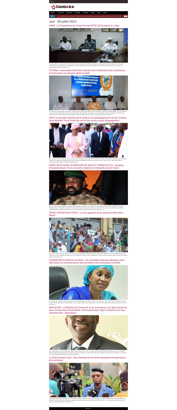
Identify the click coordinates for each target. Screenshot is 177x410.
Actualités (61, 12)
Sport (105, 12)
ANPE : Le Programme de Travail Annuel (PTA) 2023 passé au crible (84, 25)
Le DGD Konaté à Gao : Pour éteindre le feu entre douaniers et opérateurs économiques (87, 359)
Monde (93, 12)
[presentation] (124, 16)
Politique (85, 12)
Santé (99, 12)
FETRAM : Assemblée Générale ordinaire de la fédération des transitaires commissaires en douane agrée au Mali (87, 71)
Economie (77, 12)
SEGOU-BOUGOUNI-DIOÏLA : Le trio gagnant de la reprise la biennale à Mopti (86, 214)
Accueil (52, 12)
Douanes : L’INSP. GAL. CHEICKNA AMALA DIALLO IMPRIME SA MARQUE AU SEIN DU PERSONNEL (79, 16)
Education (69, 12)
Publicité (51, 1)
